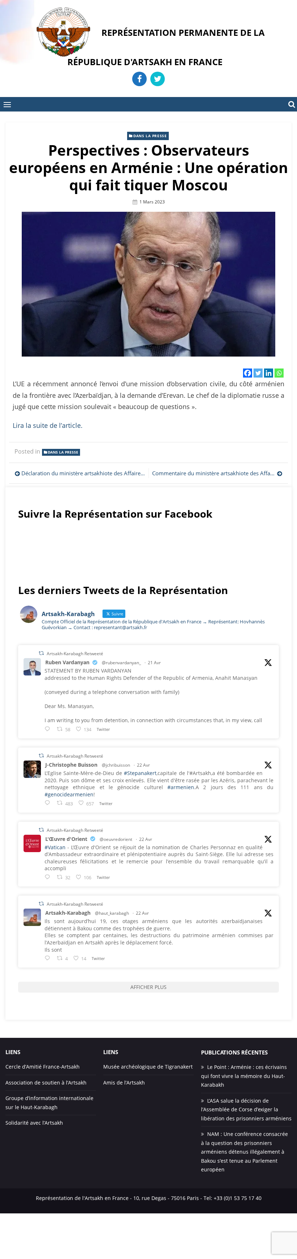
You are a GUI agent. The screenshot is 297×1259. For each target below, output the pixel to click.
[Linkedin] (268, 373)
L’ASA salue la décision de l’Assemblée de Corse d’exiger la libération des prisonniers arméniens (246, 1109)
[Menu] (7, 104)
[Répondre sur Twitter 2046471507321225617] (49, 729)
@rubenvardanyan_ (121, 663)
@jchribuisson (116, 765)
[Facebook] (247, 373)
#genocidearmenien (69, 794)
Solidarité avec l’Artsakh (34, 1122)
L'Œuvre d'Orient (66, 838)
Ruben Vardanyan (67, 662)
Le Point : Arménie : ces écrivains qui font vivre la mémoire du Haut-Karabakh (244, 1076)
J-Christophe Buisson (71, 764)
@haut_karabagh (112, 913)
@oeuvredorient (116, 839)
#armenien (180, 787)
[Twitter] (258, 373)
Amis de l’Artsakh (124, 1082)
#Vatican (55, 847)
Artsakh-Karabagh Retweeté (75, 653)
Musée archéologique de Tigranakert (148, 1066)
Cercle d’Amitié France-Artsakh (42, 1066)
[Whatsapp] (279, 373)
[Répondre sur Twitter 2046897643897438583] (49, 803)
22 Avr (143, 765)
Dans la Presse (150, 135)
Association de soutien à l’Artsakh (46, 1082)
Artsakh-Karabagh (68, 912)
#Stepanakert (140, 773)
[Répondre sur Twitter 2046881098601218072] (49, 958)
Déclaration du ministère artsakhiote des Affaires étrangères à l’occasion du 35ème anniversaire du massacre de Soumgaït (83, 473)
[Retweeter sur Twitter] (41, 653)
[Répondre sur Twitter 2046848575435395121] (49, 877)
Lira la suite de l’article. (48, 425)
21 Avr (154, 663)
